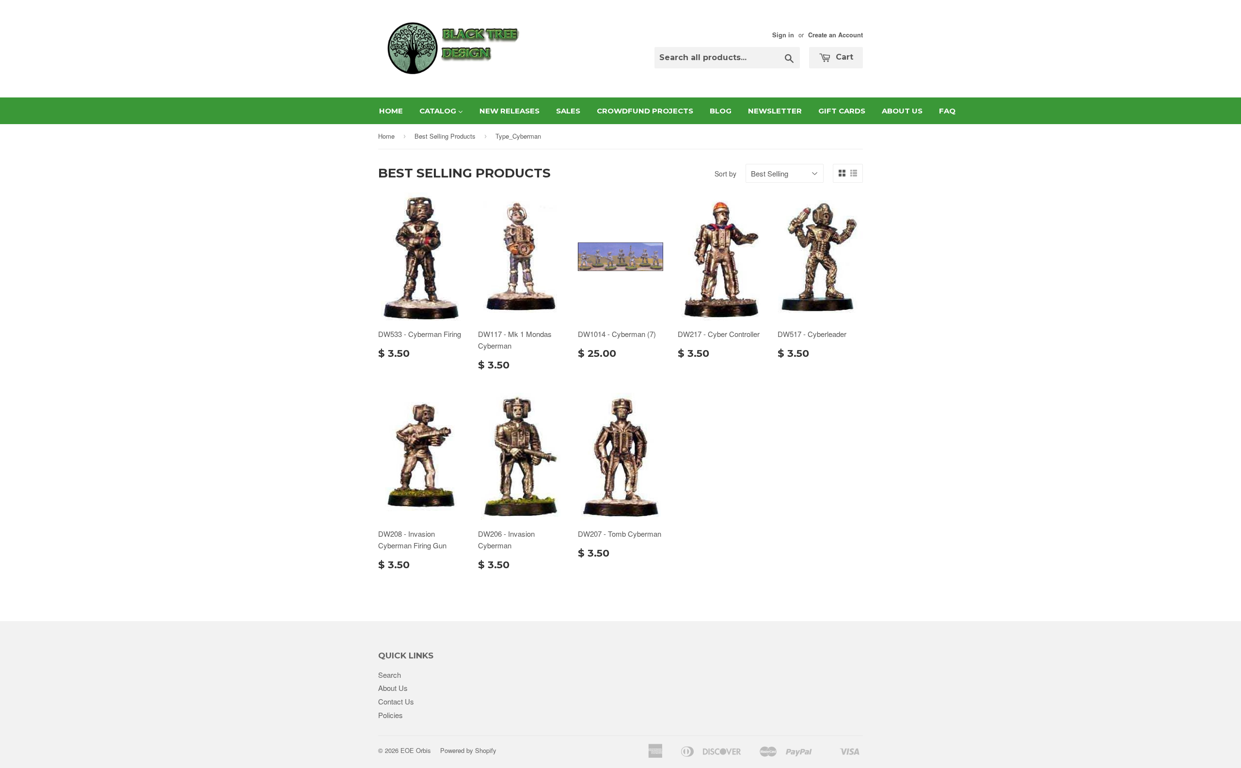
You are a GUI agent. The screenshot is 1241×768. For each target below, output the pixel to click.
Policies (390, 715)
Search (389, 675)
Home (386, 136)
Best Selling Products (445, 136)
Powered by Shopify (468, 750)
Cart (843, 57)
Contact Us (396, 701)
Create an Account (835, 35)
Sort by (725, 173)
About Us (393, 688)
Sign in (783, 35)
